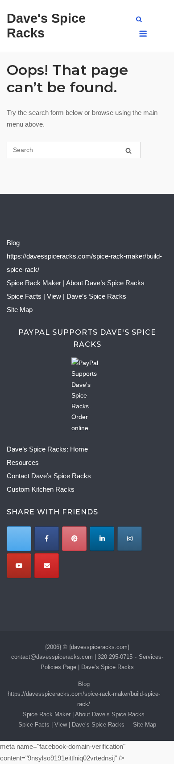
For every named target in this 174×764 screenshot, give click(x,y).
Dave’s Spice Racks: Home (47, 449)
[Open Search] (139, 20)
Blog (13, 242)
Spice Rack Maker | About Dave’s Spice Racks (76, 283)
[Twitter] (19, 538)
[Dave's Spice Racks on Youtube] (19, 565)
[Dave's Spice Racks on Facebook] (46, 538)
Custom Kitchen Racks (41, 489)
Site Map (20, 309)
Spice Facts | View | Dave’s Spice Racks (66, 296)
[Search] (128, 150)
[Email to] (46, 565)
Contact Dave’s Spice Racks (49, 476)
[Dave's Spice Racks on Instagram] (129, 538)
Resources (23, 462)
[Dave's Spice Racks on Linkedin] (102, 538)
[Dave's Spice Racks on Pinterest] (74, 538)
